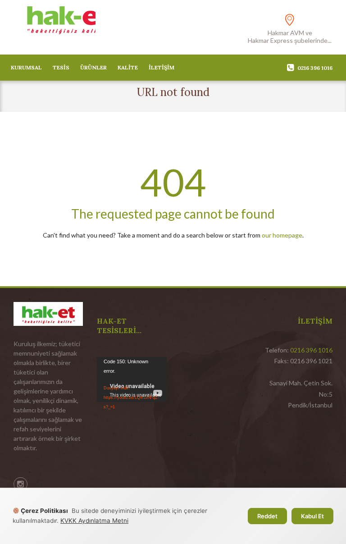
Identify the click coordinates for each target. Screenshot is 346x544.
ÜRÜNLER (93, 67)
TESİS (61, 67)
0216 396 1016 (314, 67)
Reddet (267, 516)
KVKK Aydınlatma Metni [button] (94, 520)
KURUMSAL (26, 67)
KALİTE (128, 67)
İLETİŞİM (161, 67)
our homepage (282, 235)
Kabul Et (312, 516)
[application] (132, 376)
